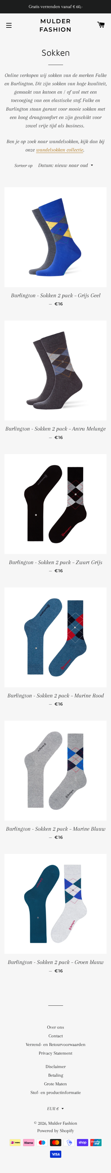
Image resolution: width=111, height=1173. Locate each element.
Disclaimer (56, 1066)
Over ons (55, 1027)
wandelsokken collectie (59, 150)
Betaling (55, 1075)
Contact (56, 1036)
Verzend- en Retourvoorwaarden (56, 1044)
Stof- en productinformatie (55, 1092)
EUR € (53, 1108)
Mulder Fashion (55, 25)
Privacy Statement (55, 1053)
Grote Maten (55, 1084)
